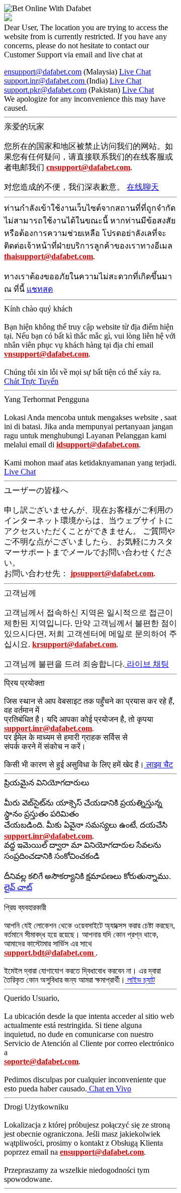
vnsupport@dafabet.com (46, 354)
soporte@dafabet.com (41, 1061)
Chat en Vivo (109, 1088)
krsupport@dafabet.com (74, 644)
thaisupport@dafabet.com (48, 256)
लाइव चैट (158, 764)
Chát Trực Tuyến (31, 381)
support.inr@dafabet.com (45, 80)
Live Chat (135, 71)
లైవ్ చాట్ (18, 887)
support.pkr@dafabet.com (45, 90)
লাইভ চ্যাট (140, 980)
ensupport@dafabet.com (42, 71)
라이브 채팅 (147, 664)
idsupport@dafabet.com (97, 444)
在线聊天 (143, 187)
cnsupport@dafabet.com (88, 167)
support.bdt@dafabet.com (50, 952)
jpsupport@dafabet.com (111, 573)
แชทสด (40, 289)
